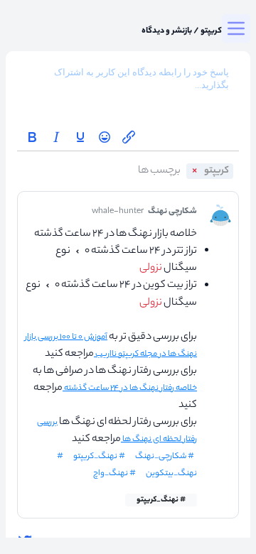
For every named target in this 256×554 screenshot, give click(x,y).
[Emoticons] (104, 137)
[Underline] (80, 137)
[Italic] (56, 137)
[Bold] (32, 137)
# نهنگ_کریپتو (161, 500)
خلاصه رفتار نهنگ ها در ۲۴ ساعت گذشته (130, 388)
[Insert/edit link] (129, 137)
